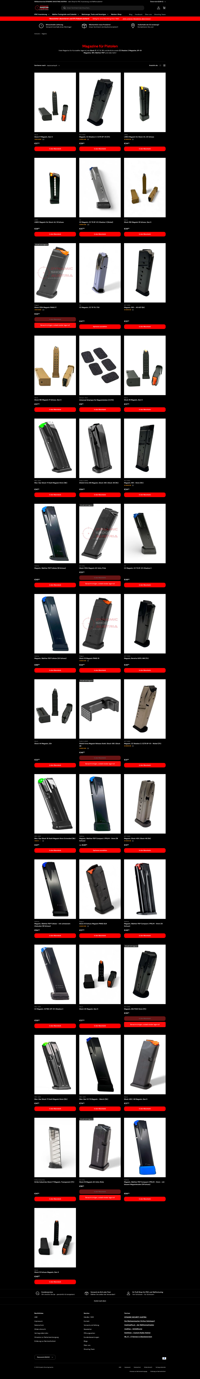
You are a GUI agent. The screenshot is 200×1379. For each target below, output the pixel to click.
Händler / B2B (89, 1317)
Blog (130, 14)
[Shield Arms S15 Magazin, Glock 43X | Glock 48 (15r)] (100, 448)
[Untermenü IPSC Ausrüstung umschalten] (49, 14)
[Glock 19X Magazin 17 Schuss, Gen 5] (55, 365)
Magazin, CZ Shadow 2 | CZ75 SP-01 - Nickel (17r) (142, 744)
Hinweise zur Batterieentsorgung (46, 1337)
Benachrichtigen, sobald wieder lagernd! (55, 325)
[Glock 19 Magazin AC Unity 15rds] (100, 1147)
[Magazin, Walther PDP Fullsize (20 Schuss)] (55, 623)
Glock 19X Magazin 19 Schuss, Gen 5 (137, 222)
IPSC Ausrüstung (40, 14)
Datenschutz (39, 1325)
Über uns (148, 14)
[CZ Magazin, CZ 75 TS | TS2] (100, 273)
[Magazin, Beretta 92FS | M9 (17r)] (145, 623)
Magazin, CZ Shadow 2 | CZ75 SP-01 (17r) (94, 137)
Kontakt (86, 1321)
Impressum (38, 1321)
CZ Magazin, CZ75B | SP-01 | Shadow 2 (48, 1009)
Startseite (37, 33)
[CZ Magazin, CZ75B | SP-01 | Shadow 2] (55, 974)
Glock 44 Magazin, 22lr (43, 744)
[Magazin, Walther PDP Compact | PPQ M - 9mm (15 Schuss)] (145, 889)
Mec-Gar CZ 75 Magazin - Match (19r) (93, 1099)
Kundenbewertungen (91, 1337)
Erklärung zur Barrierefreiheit (45, 1341)
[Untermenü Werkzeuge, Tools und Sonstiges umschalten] (107, 14)
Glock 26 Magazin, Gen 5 (88, 1009)
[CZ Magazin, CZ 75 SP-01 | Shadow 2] (145, 533)
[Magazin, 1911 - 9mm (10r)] (145, 448)
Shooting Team (160, 14)
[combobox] (102, 8)
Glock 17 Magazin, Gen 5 (43, 137)
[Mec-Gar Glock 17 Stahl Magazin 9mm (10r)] (55, 1064)
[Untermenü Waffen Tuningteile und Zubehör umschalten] (78, 14)
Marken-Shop (116, 14)
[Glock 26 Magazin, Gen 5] (100, 974)
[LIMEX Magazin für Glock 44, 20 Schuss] (145, 102)
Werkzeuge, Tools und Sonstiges (94, 14)
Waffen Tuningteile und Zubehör (64, 14)
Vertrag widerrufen (41, 1333)
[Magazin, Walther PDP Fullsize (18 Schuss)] (55, 533)
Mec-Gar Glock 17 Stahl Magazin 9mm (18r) (50, 483)
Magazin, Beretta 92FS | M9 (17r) (136, 658)
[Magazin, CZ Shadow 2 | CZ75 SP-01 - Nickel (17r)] (145, 709)
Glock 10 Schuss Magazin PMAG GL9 (93, 924)
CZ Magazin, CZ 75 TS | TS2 (89, 307)
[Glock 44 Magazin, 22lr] (55, 709)
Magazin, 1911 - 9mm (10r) (133, 483)
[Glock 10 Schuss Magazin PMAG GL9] (100, 889)
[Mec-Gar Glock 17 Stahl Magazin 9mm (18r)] (55, 448)
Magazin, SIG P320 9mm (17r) (135, 1009)
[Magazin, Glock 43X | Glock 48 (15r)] (145, 804)
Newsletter (88, 1329)
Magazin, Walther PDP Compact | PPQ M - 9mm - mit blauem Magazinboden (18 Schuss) (144, 1183)
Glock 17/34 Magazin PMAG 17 (45, 307)
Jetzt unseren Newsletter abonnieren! (137, 19)
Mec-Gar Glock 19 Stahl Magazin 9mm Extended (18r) (54, 838)
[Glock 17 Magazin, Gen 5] (55, 102)
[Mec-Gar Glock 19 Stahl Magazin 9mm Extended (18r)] (55, 804)
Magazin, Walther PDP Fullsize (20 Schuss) (50, 658)
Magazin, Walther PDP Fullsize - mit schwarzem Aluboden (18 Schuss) (52, 925)
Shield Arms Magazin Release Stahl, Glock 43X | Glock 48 (99, 745)
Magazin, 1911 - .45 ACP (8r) (134, 307)
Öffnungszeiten (89, 1333)
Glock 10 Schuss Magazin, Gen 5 (46, 1272)
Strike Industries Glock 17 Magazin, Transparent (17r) (54, 1182)
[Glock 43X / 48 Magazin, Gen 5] (145, 1064)
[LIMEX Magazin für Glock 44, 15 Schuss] (55, 187)
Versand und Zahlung (91, 1325)
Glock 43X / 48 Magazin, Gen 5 (135, 1099)
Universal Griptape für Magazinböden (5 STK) (96, 400)
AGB (35, 1317)
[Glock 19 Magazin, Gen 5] (145, 365)
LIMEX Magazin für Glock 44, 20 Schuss (139, 137)
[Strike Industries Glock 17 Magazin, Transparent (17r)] (55, 1147)
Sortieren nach (40, 65)
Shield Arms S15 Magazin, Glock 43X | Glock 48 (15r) (98, 483)
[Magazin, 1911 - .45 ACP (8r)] (145, 273)
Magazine (44, 33)
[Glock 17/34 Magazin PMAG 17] (55, 273)
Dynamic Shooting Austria (46, 1367)
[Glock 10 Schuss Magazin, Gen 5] (55, 1237)
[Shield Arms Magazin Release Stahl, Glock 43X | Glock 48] (100, 709)
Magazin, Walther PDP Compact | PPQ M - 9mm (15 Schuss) (143, 925)
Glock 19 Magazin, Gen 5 (133, 400)
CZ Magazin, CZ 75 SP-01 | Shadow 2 (137, 568)
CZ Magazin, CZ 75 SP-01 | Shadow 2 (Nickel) (96, 222)
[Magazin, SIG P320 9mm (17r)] (145, 974)
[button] (164, 8)
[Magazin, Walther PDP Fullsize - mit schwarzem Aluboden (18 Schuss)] (55, 889)
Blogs (86, 1341)
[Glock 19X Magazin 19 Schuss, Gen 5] (145, 187)
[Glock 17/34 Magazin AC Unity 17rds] (100, 533)
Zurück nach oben (100, 1301)
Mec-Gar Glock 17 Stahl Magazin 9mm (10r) (50, 1099)
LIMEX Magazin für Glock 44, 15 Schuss (49, 222)
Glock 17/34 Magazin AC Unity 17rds (92, 568)
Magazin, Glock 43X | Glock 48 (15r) (137, 838)
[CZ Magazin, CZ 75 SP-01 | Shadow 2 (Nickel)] (100, 187)
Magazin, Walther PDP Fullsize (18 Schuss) (50, 568)
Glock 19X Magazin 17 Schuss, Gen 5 (47, 400)
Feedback (138, 14)
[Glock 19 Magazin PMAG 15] (100, 623)
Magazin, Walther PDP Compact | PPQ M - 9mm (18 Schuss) (98, 839)
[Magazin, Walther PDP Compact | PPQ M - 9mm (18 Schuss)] (100, 804)
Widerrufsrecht (40, 1329)
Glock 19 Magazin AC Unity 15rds (91, 1182)
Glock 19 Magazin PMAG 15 (89, 658)
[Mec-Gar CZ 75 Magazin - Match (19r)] (100, 1064)
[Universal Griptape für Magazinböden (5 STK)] (100, 365)
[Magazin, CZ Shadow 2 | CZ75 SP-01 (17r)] (100, 102)
